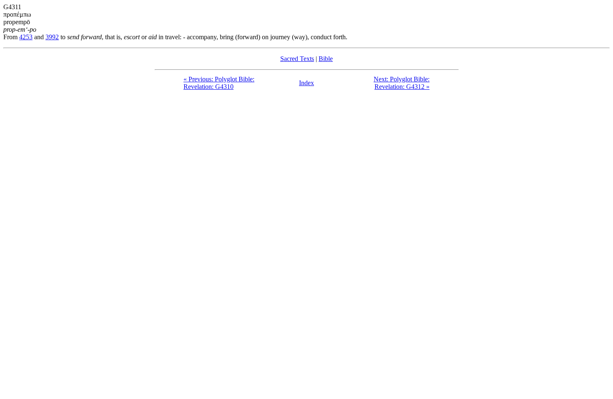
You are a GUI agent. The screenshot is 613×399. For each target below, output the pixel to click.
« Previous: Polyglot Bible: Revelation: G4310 (218, 83)
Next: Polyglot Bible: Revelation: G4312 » (402, 83)
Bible (326, 58)
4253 (26, 36)
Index (306, 82)
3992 (52, 36)
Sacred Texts (297, 58)
